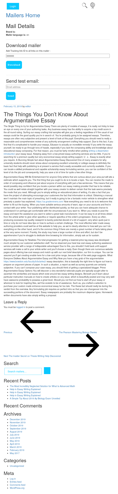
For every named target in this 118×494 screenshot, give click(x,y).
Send (11, 96)
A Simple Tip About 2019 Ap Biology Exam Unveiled (35, 398)
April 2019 (15, 443)
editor (28, 106)
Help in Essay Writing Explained (25, 389)
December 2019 (18, 419)
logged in (20, 307)
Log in (13, 478)
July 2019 (14, 434)
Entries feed (16, 481)
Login (13, 6)
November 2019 (18, 422)
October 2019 (16, 425)
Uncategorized (17, 465)
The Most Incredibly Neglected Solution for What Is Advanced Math (42, 386)
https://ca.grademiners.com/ (49, 201)
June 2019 (15, 437)
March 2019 (16, 446)
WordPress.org (17, 487)
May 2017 (15, 453)
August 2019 (16, 431)
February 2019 (17, 450)
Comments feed (17, 484)
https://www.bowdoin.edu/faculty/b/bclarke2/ (25, 261)
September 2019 (18, 428)
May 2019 (15, 440)
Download (14, 64)
